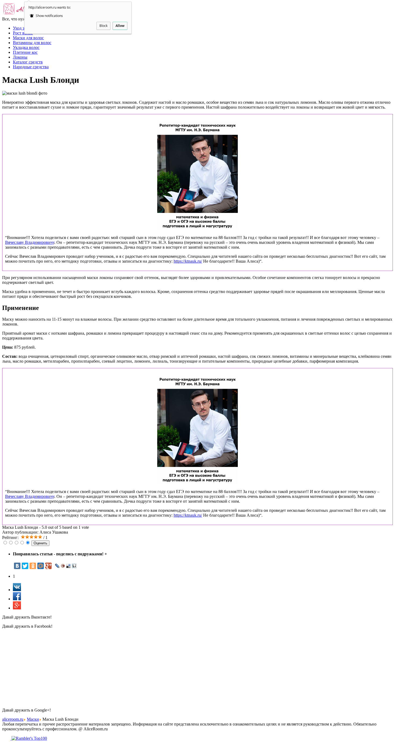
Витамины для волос (32, 42)
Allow (120, 25)
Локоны (20, 57)
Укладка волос (26, 47)
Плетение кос (25, 52)
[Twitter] (25, 566)
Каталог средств (28, 62)
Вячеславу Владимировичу (29, 242)
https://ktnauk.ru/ (188, 261)
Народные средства (31, 67)
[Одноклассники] (33, 566)
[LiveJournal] (57, 565)
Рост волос (23, 33)
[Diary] (63, 565)
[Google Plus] (48, 566)
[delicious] (68, 565)
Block (103, 25)
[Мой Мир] (40, 566)
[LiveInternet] (74, 565)
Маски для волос (28, 37)
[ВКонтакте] (17, 566)
